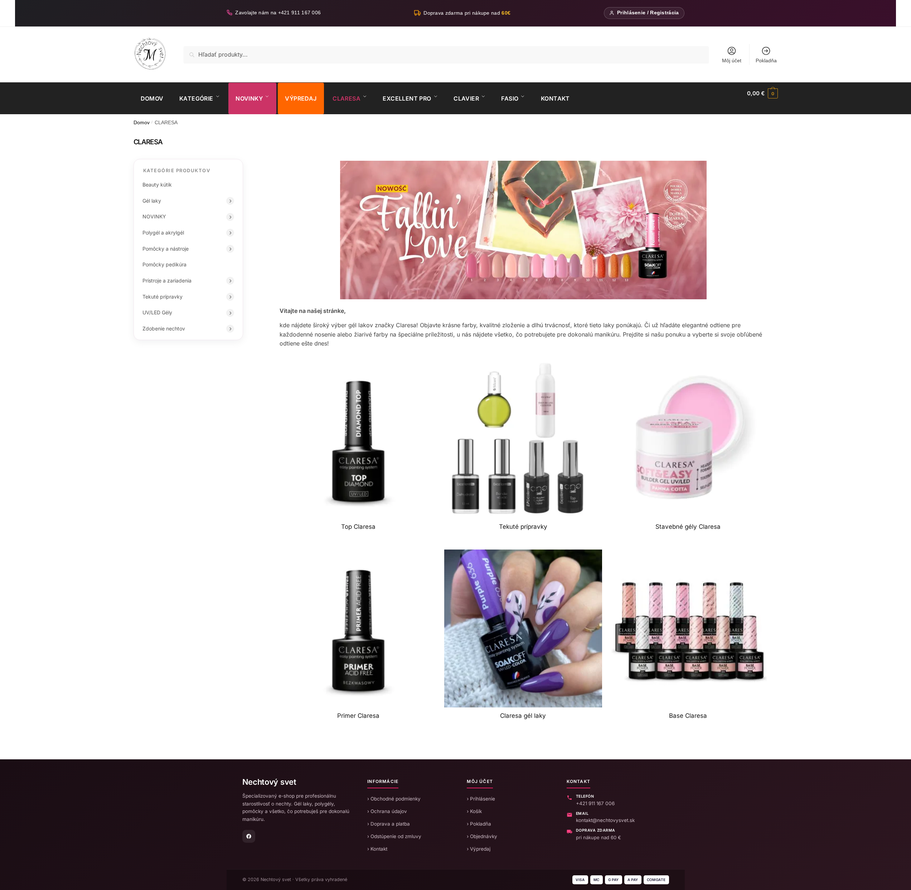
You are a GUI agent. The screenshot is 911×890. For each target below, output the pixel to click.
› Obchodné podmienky (394, 799)
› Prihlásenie (481, 799)
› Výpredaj (478, 849)
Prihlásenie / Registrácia (648, 12)
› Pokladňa (479, 824)
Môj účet (731, 60)
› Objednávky (482, 836)
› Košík (474, 811)
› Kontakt (377, 849)
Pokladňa (766, 60)
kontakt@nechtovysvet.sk (605, 820)
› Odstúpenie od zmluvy (394, 836)
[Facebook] (248, 836)
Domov (142, 122)
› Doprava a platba (388, 824)
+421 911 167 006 (595, 803)
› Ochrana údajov (387, 811)
